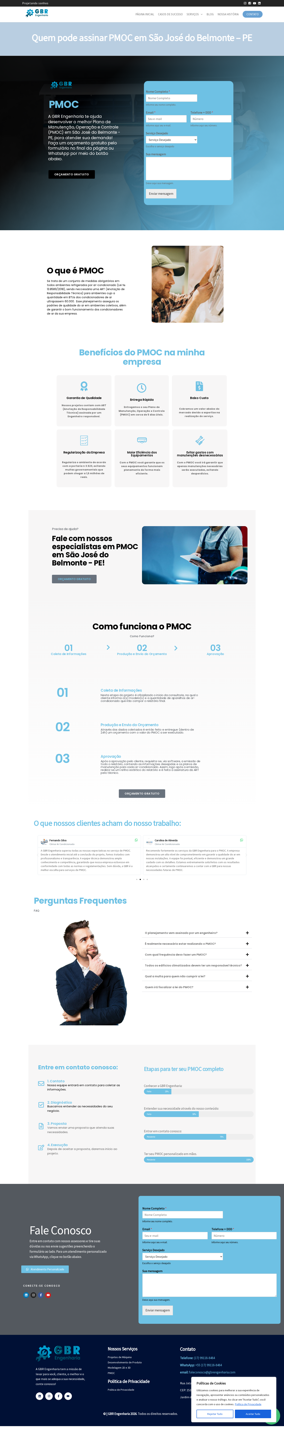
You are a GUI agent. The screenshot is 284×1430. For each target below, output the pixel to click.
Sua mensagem (156, 154)
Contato (253, 14)
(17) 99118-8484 (204, 1358)
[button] (38, 855)
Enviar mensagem (161, 193)
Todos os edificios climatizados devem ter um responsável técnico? (193, 965)
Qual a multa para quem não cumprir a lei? (175, 976)
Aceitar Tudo (253, 1414)
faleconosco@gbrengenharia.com (212, 1372)
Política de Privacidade (248, 1404)
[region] (233, 1399)
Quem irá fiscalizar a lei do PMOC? (169, 987)
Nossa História (228, 14)
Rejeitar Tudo (215, 1414)
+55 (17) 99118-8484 (208, 1365)
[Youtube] (48, 1295)
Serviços (193, 14)
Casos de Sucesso (170, 14)
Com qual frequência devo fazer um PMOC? (176, 955)
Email (151, 112)
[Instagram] (33, 1295)
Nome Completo (158, 91)
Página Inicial (144, 14)
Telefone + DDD (201, 112)
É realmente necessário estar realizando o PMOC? (180, 944)
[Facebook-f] (41, 1295)
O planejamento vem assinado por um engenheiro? (181, 933)
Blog (210, 14)
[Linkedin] (26, 1295)
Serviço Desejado (157, 133)
